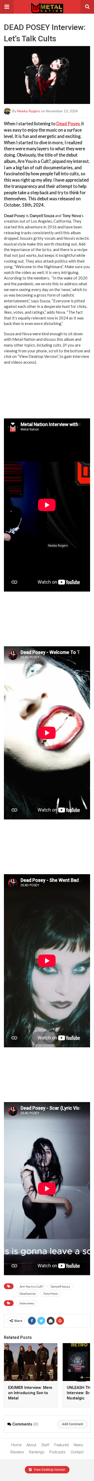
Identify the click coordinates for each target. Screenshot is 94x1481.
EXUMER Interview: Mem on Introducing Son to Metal (30, 1392)
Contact (77, 1452)
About (31, 1445)
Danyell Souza (60, 1286)
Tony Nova (50, 1293)
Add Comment (72, 1424)
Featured (61, 1445)
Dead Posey (67, 123)
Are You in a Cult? (31, 1286)
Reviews (17, 1452)
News (78, 1445)
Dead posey (28, 1293)
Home (16, 1445)
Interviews (27, 1303)
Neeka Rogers (28, 111)
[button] (7, 7)
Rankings (36, 1452)
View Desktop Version (49, 1470)
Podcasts (57, 1452)
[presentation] (81, 1377)
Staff (45, 1445)
